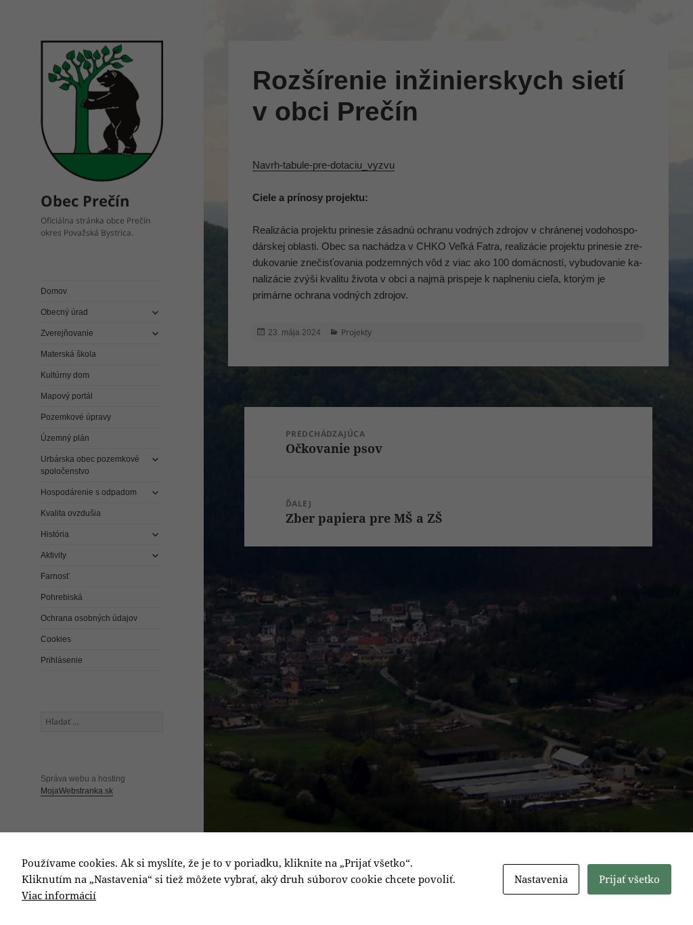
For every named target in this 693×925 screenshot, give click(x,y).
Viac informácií (59, 895)
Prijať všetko (629, 879)
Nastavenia (541, 879)
